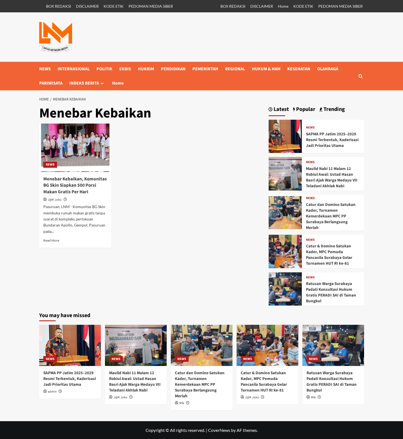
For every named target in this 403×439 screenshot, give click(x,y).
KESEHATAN (298, 69)
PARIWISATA (51, 83)
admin (52, 391)
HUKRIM (146, 69)
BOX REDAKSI (58, 6)
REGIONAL (235, 69)
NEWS (45, 69)
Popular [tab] (305, 109)
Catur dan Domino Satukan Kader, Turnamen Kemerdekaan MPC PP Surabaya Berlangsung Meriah (331, 216)
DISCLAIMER (87, 6)
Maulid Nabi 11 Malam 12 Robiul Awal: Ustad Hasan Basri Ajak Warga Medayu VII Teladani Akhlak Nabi (331, 177)
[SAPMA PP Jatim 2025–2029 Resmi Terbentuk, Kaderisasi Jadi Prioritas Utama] (285, 135)
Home (283, 6)
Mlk (181, 403)
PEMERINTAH (205, 69)
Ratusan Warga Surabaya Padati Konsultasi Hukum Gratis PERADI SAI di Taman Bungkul (331, 292)
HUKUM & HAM (266, 69)
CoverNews (219, 430)
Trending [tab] (333, 109)
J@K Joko (55, 199)
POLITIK (104, 69)
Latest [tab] (281, 109)
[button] (360, 76)
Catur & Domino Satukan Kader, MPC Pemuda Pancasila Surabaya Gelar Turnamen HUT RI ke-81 (329, 254)
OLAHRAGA (327, 69)
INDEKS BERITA (84, 83)
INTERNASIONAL (74, 69)
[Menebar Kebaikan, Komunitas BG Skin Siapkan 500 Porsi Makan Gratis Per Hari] (75, 148)
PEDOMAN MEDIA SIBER (151, 6)
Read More (51, 240)
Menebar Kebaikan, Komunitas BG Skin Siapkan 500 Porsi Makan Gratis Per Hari (75, 185)
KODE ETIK (114, 6)
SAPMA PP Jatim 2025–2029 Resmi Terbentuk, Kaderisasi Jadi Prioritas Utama (332, 140)
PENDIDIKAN (173, 69)
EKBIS (125, 69)
